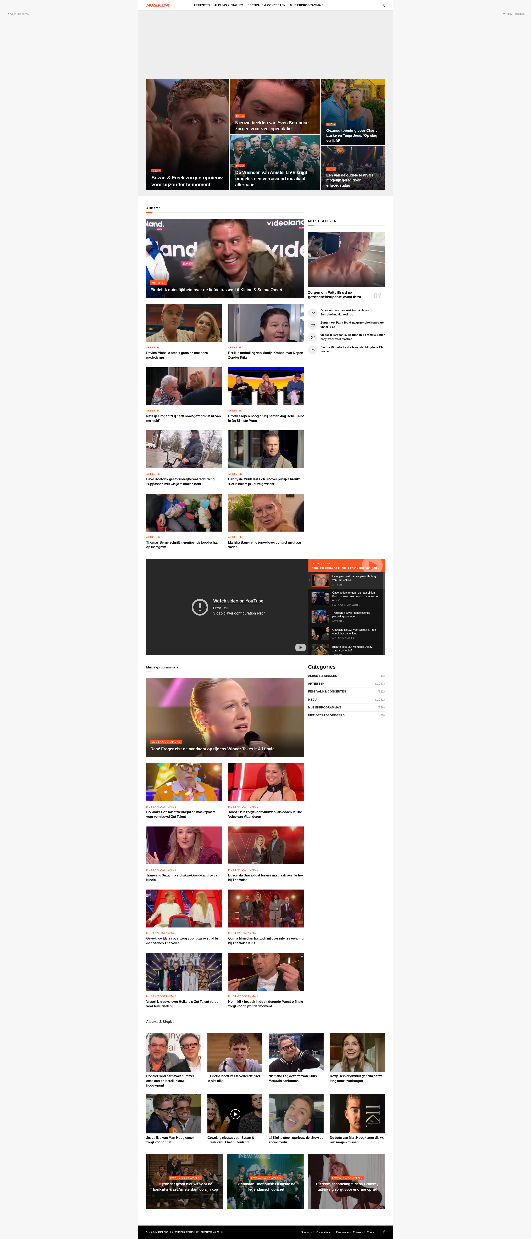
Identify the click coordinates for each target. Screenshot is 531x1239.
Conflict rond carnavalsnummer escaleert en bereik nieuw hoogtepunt (170, 1080)
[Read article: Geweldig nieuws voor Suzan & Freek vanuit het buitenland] (234, 1113)
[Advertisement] (265, 48)
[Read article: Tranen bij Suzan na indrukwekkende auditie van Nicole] (184, 845)
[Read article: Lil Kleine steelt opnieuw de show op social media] (296, 1113)
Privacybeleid (324, 1232)
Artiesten (201, 5)
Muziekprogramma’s (306, 5)
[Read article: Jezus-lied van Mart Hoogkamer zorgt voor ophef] (173, 1113)
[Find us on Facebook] (384, 1232)
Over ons (306, 1232)
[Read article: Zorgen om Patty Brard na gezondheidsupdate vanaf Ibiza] (346, 259)
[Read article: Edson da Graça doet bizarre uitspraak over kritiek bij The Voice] (266, 845)
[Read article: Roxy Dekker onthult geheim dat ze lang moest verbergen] (357, 1052)
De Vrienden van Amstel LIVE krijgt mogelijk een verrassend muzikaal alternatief (271, 178)
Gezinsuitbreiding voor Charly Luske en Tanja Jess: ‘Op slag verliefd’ (352, 135)
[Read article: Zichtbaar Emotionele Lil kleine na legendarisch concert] (265, 1181)
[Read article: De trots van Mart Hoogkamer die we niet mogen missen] (357, 1113)
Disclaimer (342, 1232)
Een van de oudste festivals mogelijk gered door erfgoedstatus (349, 180)
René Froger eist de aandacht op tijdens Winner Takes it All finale (212, 749)
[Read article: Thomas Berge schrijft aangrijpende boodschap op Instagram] (184, 513)
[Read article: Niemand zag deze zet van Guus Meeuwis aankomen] (296, 1052)
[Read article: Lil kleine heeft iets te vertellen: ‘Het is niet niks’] (234, 1052)
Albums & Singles (228, 5)
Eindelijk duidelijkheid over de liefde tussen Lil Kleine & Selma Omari (216, 289)
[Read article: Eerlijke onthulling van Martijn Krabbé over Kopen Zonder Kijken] (266, 323)
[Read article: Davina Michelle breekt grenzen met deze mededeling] (184, 323)
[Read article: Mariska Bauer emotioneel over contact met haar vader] (266, 513)
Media (156, 170)
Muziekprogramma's (166, 741)
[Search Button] (383, 5)
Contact (371, 1232)
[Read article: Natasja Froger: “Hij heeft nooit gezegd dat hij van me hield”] (184, 386)
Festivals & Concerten (266, 5)
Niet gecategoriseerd (326, 715)
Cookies (358, 1232)
